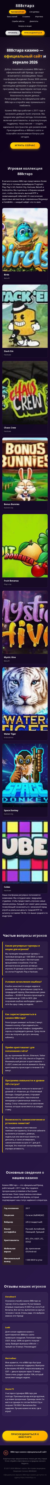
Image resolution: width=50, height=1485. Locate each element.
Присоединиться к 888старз (25, 1435)
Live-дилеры (34, 12)
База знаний (12, 16)
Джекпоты (34, 21)
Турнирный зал (17, 12)
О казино (26, 16)
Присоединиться (33, 33)
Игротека (39, 16)
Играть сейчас (25, 145)
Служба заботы (18, 21)
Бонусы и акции (25, 26)
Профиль (12, 33)
